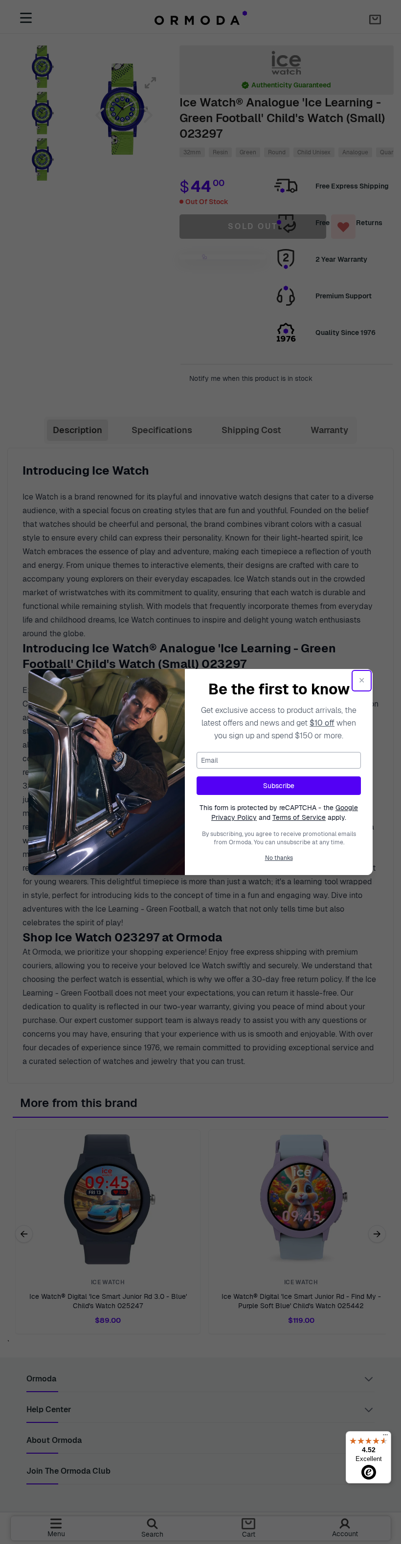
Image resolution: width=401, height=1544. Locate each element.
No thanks (279, 858)
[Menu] (385, 1437)
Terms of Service (299, 817)
